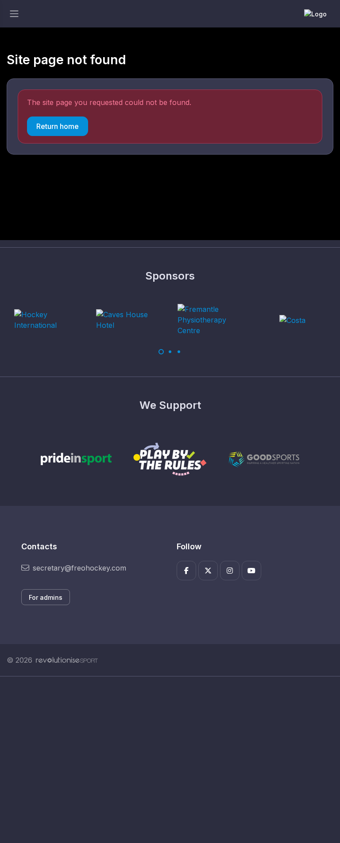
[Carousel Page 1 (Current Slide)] (161, 351)
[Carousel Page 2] (170, 351)
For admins (45, 597)
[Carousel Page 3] (179, 351)
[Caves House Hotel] (129, 319)
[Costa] (292, 320)
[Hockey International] (47, 319)
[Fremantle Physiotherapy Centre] (211, 320)
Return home (57, 126)
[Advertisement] (170, 760)
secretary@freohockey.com (79, 567)
